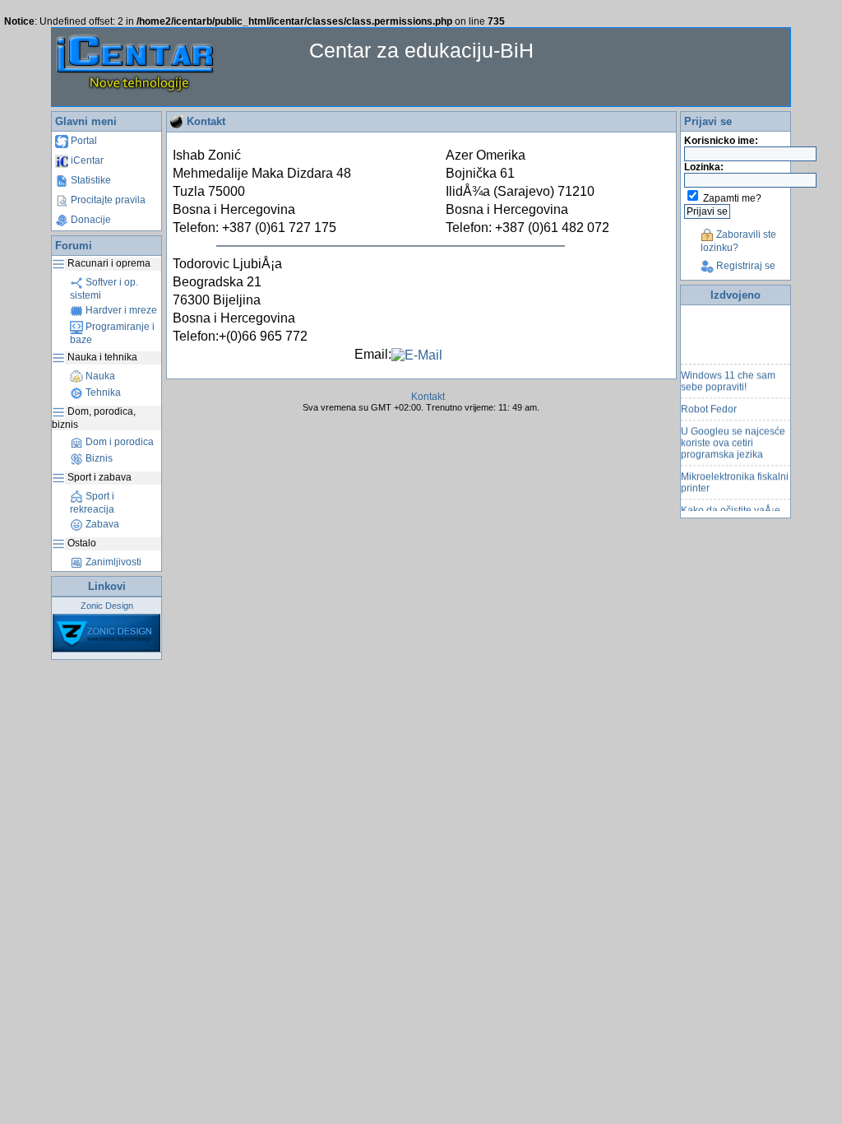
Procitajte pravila (107, 200)
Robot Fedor (709, 405)
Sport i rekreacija (92, 502)
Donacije (89, 219)
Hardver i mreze (120, 310)
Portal (82, 140)
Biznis (98, 458)
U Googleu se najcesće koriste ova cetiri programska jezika (733, 439)
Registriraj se (744, 266)
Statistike (89, 180)
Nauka (99, 376)
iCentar (86, 160)
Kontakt (428, 396)
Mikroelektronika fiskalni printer (735, 478)
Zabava (101, 524)
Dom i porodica (118, 442)
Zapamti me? (732, 198)
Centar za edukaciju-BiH (421, 50)
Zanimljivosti (112, 562)
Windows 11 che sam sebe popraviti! (728, 377)
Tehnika (102, 392)
